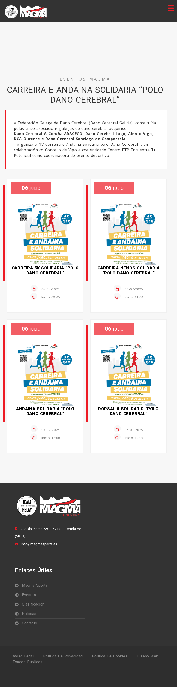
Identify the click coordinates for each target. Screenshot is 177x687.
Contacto (29, 623)
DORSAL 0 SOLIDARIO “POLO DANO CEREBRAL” (128, 411)
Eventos (29, 595)
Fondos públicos (28, 662)
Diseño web (147, 656)
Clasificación (33, 604)
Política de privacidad (63, 656)
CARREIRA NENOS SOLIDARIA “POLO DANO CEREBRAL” (128, 270)
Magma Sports (35, 585)
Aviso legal (23, 656)
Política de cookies (109, 656)
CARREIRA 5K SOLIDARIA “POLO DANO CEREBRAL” (45, 270)
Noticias (29, 614)
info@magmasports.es (39, 544)
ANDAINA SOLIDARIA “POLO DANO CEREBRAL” (45, 411)
